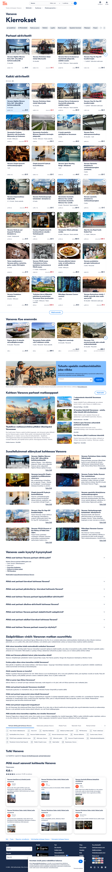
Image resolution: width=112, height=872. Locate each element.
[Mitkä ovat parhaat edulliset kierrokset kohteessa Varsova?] (104, 619)
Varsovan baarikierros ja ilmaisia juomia (18, 779)
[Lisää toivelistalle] (27, 40)
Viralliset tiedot (58, 850)
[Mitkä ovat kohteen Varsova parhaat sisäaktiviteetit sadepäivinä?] (104, 612)
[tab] (20, 726)
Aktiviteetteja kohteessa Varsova (40, 839)
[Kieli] (100, 2)
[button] (18, 54)
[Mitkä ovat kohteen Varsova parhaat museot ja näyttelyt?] (104, 627)
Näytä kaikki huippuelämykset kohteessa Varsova (20, 574)
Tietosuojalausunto (82, 387)
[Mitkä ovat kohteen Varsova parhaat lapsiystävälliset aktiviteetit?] (104, 596)
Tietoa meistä (82, 847)
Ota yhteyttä (57, 847)
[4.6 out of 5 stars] (11, 774)
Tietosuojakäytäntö (59, 852)
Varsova (24, 756)
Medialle (81, 855)
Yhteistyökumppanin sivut (98, 852)
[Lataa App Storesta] (42, 855)
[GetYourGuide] (5, 3)
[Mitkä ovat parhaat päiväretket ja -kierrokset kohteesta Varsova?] (104, 589)
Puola (11, 839)
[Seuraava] (105, 54)
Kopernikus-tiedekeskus (14, 567)
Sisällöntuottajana (96, 850)
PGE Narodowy (11, 571)
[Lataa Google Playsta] (42, 849)
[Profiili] (106, 2)
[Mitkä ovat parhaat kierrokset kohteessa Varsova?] (104, 581)
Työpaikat (81, 850)
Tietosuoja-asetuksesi (59, 855)
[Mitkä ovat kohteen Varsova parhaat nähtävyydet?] (104, 558)
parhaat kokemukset (44, 756)
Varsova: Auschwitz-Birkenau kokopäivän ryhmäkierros (87, 780)
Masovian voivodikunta (22, 839)
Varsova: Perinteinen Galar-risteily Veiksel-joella (55, 779)
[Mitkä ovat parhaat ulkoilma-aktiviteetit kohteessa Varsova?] (104, 604)
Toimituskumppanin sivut (98, 847)
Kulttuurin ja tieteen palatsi (15, 569)
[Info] (12, 81)
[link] (18, 54)
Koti (7, 839)
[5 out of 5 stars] (22, 781)
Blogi (80, 852)
